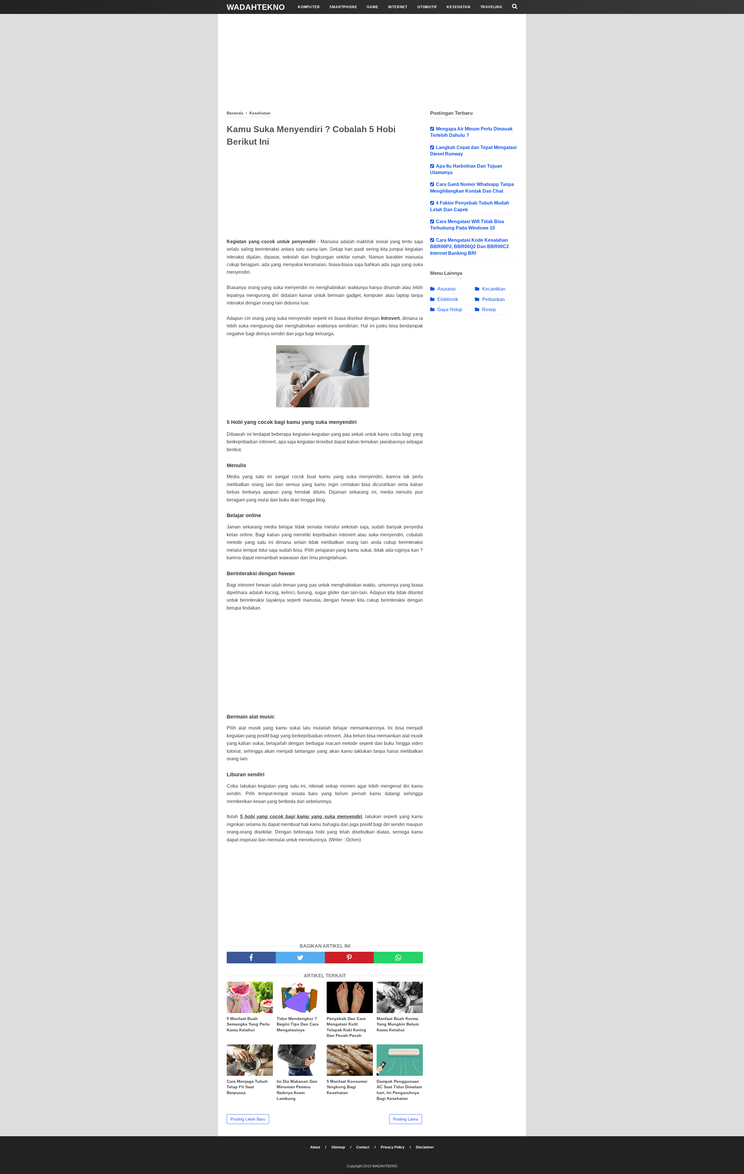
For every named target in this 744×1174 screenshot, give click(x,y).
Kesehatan (458, 7)
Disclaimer (425, 1147)
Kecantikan (493, 288)
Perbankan (493, 299)
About (315, 1147)
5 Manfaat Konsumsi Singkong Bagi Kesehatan (347, 1087)
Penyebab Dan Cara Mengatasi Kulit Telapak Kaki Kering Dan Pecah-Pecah (346, 1027)
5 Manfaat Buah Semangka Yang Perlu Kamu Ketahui (248, 1024)
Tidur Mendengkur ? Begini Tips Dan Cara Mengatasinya (298, 1024)
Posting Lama (405, 1119)
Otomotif (427, 7)
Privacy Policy (393, 1147)
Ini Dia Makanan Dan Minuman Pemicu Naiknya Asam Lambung (297, 1090)
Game (372, 7)
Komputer (309, 7)
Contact (363, 1147)
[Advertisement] (372, 61)
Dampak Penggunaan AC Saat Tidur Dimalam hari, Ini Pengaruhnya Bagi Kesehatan (399, 1090)
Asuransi (446, 288)
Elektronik (447, 299)
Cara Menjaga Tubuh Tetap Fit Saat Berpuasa (247, 1087)
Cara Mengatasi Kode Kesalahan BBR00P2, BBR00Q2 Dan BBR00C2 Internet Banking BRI (469, 247)
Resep (489, 309)
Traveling (491, 7)
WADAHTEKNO (256, 7)
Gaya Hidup (449, 309)
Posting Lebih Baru (247, 1119)
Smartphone (343, 7)
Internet (397, 7)
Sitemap (338, 1147)
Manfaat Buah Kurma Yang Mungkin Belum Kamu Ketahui (398, 1024)
